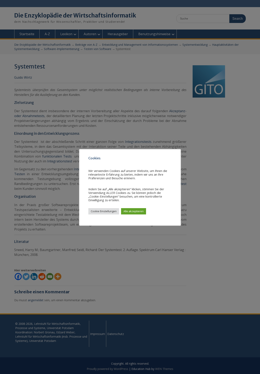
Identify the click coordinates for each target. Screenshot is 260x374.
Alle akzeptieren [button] (134, 211)
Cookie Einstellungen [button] (104, 211)
